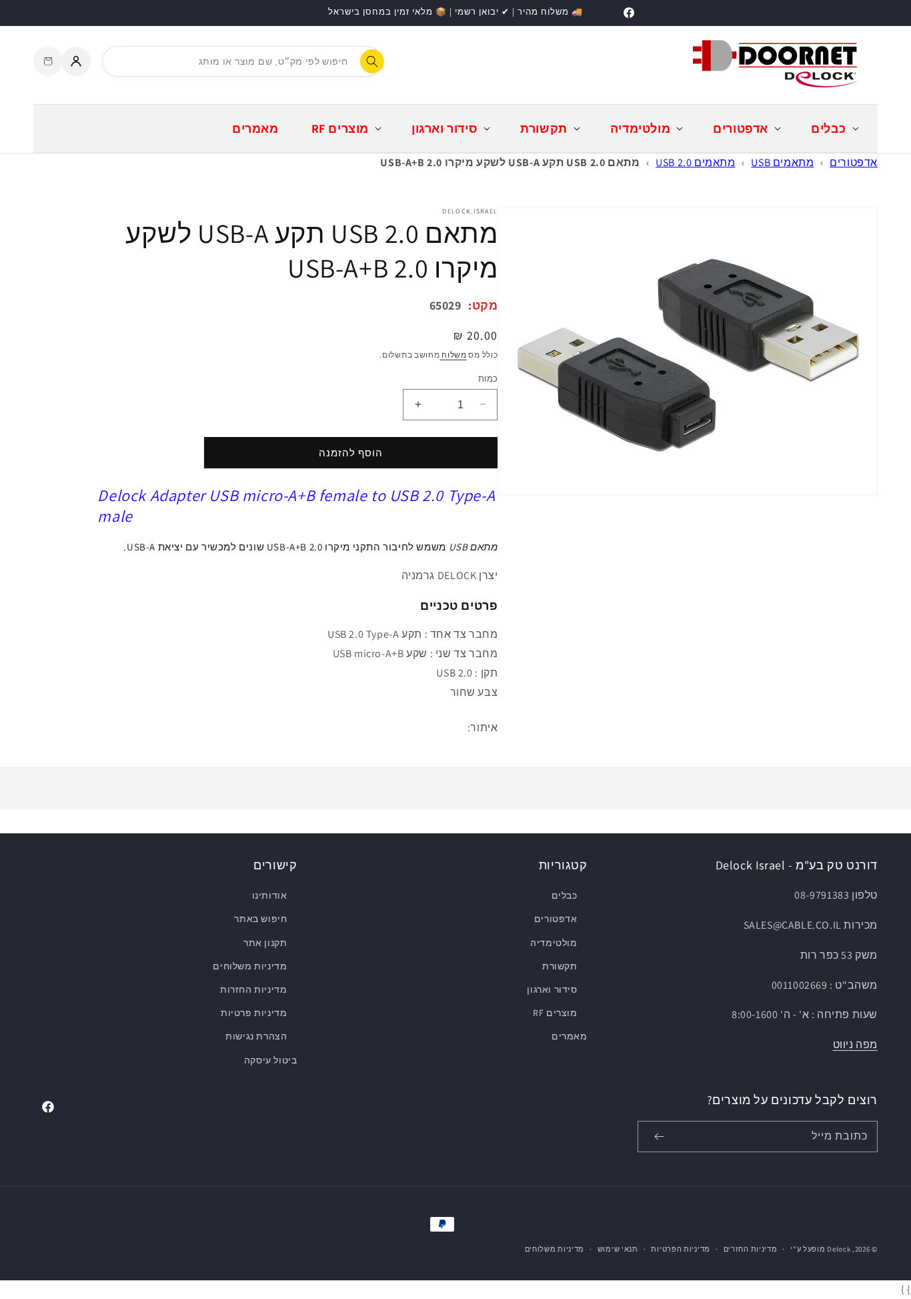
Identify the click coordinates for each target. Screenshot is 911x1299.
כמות (488, 378)
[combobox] (242, 61)
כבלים (564, 895)
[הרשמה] (659, 1136)
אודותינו (269, 895)
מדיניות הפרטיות (680, 1249)
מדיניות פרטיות (254, 1013)
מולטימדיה (553, 943)
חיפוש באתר (260, 919)
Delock (838, 1249)
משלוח (453, 355)
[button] (833, 128)
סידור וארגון (552, 989)
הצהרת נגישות (256, 1036)
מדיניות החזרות (253, 989)
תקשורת (559, 966)
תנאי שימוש (618, 1249)
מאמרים (569, 1036)
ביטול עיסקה (270, 1060)
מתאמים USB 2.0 (695, 162)
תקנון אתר (265, 943)
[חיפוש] (372, 61)
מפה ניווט (855, 1044)
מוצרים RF (555, 1013)
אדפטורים (854, 162)
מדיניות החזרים (751, 1249)
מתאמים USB (782, 162)
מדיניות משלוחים (250, 966)
